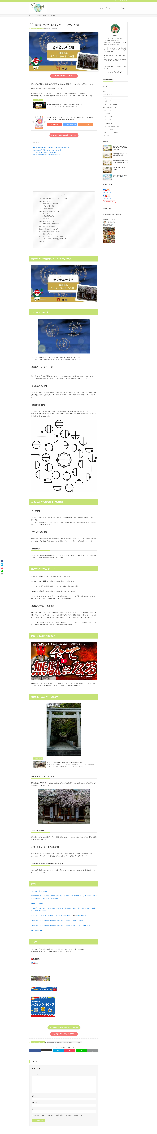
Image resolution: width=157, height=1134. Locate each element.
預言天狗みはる (77, 1042)
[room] (118, 1)
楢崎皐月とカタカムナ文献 (50, 203)
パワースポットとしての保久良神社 (53, 236)
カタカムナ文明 (58, 1042)
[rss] (124, 1)
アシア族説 (46, 213)
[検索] (126, 1)
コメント (35, 1074)
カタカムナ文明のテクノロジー (48, 221)
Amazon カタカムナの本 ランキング (64, 135)
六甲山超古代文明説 (48, 216)
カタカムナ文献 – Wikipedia (39, 891)
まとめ (41, 244)
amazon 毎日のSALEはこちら (64, 75)
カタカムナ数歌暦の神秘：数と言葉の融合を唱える (48, 154)
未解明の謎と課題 (48, 208)
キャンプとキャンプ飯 (110, 107)
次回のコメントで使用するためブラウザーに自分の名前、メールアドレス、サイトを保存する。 (58, 1115)
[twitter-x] (114, 1)
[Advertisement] (64, 174)
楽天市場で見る (54, 124)
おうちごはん (108, 98)
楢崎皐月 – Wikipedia (37, 903)
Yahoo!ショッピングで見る (70, 124)
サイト (33, 1109)
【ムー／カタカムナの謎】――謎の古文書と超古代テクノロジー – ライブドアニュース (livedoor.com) (60, 925)
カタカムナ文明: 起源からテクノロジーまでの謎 (47, 150)
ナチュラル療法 (109, 129)
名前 (34, 1096)
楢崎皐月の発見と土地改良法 (51, 223)
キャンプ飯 (108, 110)
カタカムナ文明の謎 (44, 201)
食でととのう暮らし (109, 94)
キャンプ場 (108, 119)
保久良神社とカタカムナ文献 (51, 231)
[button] (35, 1050)
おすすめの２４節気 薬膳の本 (64, 1034)
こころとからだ (108, 123)
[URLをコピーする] (92, 1050)
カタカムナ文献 (50, 1042)
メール (34, 1102)
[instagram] (116, 1)
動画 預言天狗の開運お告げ (47, 226)
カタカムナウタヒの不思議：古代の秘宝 (44, 152)
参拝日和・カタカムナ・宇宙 (37, 28)
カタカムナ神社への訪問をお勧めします (54, 239)
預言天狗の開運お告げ (68, 1042)
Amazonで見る (85, 124)
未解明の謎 (46, 218)
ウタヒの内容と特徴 (48, 206)
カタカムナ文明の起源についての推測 (50, 211)
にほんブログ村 (107, 192)
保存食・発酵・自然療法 (111, 104)
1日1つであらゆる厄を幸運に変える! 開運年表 (63, 1027)
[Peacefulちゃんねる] (38, 8)
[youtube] (122, 1)
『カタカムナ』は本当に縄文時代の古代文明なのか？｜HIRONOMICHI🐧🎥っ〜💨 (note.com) (58, 915)
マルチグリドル (109, 113)
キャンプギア (108, 116)
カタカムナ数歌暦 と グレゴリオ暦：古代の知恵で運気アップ (65, 104)
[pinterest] (120, 1)
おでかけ (107, 135)
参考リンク (42, 241)
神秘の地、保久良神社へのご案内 (48, 229)
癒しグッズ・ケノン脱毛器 (111, 132)
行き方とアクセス (48, 234)
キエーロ (106, 91)
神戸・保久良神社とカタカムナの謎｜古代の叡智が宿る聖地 (65, 762)
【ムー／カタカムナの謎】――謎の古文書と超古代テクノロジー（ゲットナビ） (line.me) (57, 920)
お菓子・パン (108, 101)
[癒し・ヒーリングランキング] (35, 959)
